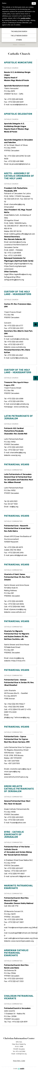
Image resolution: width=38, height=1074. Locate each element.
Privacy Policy (16, 1060)
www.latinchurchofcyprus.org (16, 777)
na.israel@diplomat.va (18, 105)
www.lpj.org (16, 455)
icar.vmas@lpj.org (17, 658)
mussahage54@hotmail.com (19, 933)
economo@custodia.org (19, 404)
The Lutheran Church (19, 36)
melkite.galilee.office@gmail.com (22, 234)
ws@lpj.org (14, 507)
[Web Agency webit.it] (21, 1068)
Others (19, 40)
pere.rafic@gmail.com (18, 555)
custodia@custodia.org (19, 339)
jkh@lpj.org (8, 717)
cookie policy (25, 18)
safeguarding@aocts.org (14, 280)
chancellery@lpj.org (17, 204)
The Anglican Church (19, 31)
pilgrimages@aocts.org (23, 264)
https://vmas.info (18, 661)
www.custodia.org (18, 347)
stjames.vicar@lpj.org (17, 609)
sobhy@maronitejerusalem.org (20, 938)
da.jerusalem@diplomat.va (19, 164)
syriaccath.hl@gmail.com (20, 876)
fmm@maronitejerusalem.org (20, 928)
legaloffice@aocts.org (22, 274)
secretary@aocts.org (17, 242)
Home (15, 44)
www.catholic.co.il (18, 612)
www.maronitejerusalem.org (22, 941)
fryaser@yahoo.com (18, 823)
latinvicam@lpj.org (22, 717)
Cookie (23, 1060)
